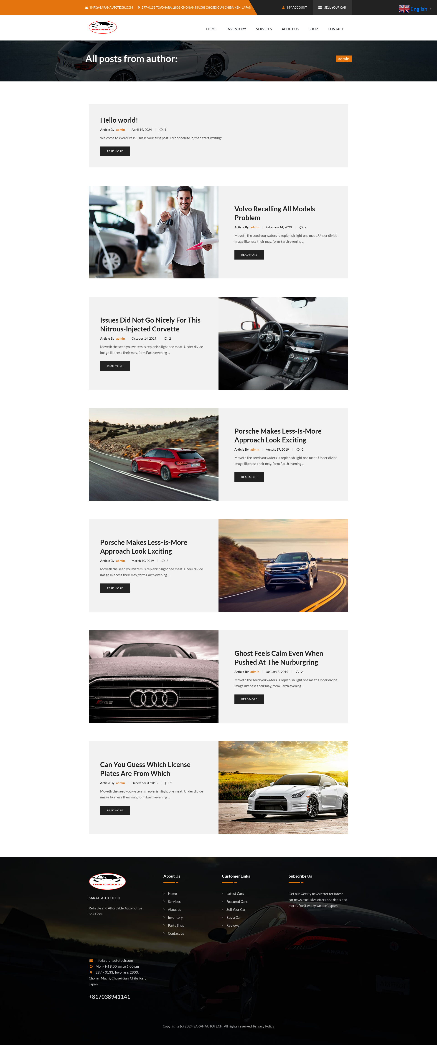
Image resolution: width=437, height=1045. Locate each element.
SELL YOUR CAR (335, 7)
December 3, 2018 (145, 783)
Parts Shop (176, 925)
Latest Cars (235, 893)
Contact (336, 29)
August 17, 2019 (277, 449)
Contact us (176, 933)
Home (211, 29)
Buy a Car (233, 917)
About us (174, 909)
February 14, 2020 (279, 227)
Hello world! (119, 120)
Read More (115, 151)
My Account (297, 7)
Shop (313, 29)
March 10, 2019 (143, 561)
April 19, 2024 (142, 129)
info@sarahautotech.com (111, 7)
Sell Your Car (236, 909)
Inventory (236, 29)
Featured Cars (237, 901)
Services (264, 29)
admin (120, 129)
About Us (290, 29)
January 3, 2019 (277, 672)
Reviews (232, 925)
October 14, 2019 (144, 338)
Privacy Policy (263, 1026)
